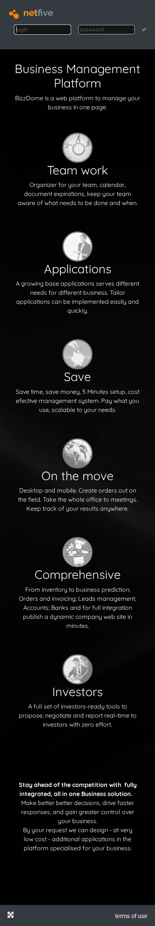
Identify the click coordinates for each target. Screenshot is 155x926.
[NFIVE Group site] (11, 914)
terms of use (131, 916)
